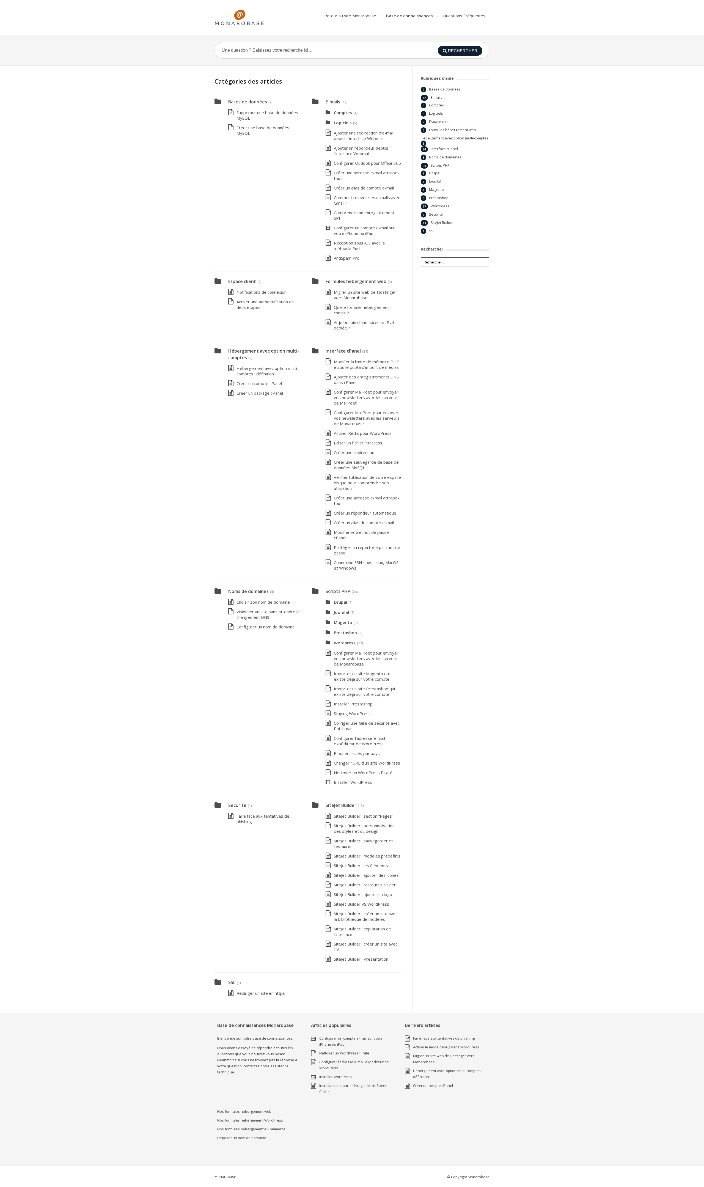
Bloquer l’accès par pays (357, 753)
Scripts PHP (338, 591)
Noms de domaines (248, 591)
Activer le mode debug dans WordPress (446, 1047)
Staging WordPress (352, 713)
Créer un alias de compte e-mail (364, 188)
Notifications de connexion (262, 292)
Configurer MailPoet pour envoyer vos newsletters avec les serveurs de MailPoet (367, 397)
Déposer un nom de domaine (241, 1137)
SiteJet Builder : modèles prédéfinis (367, 856)
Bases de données (247, 102)
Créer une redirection (354, 452)
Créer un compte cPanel (259, 383)
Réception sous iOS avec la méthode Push (359, 245)
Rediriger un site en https (261, 993)
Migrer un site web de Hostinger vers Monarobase (365, 294)
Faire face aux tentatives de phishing (444, 1038)
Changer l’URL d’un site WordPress (367, 763)
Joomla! (341, 612)
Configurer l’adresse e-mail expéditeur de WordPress (359, 740)
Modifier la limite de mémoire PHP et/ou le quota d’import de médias (366, 364)
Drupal (340, 602)
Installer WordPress (353, 782)
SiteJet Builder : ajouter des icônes (366, 875)
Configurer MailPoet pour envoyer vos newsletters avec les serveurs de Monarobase (367, 418)
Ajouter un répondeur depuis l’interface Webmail (361, 150)
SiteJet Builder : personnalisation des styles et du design (364, 828)
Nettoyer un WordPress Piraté (363, 772)
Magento (343, 622)
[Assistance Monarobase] (239, 17)
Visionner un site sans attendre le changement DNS (268, 614)
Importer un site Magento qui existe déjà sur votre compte (362, 676)
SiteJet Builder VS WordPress (361, 904)
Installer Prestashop (353, 704)
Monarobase (225, 1176)
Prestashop (345, 632)
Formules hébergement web (356, 281)
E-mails (333, 102)
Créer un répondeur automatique (365, 513)
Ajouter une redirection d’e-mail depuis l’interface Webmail (364, 135)
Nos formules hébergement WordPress (250, 1120)
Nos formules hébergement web (244, 1111)
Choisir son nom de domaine (263, 602)
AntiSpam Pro (346, 258)
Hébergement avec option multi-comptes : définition (268, 371)
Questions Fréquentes (464, 15)
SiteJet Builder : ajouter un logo (363, 894)
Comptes (343, 112)
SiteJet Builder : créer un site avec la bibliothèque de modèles (365, 916)
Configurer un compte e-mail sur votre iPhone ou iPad (364, 230)
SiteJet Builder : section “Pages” (363, 816)
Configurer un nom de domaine (266, 627)
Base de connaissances (409, 15)
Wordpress (345, 642)
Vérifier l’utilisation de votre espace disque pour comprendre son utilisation (367, 482)
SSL (231, 982)
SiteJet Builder (341, 805)
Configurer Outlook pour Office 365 (367, 163)
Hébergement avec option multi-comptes (454, 138)
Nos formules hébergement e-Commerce (251, 1128)
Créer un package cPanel (260, 393)
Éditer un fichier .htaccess (358, 443)
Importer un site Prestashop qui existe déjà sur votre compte (364, 691)
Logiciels (343, 122)
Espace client (242, 281)
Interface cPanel (343, 351)
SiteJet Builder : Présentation (361, 959)
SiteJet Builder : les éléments (361, 865)
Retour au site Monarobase (350, 15)
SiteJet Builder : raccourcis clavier (365, 884)
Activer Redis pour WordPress (363, 433)
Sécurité (237, 805)
